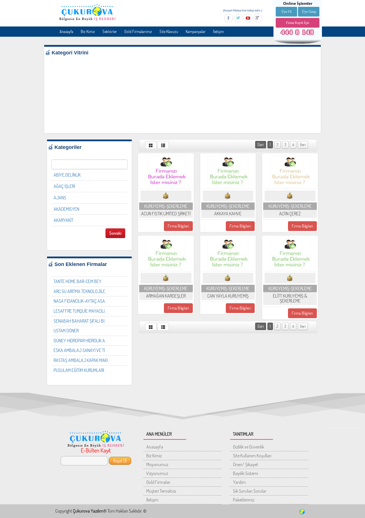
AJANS (60, 197)
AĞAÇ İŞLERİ (64, 186)
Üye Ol (286, 12)
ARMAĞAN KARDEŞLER (166, 296)
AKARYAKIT (63, 220)
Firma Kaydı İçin (297, 23)
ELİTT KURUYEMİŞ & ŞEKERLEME (290, 298)
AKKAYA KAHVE (228, 213)
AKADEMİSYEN (66, 209)
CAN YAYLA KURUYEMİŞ (228, 296)
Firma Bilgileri (178, 226)
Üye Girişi (309, 12)
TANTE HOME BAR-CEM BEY (78, 281)
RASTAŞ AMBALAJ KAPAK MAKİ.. (82, 360)
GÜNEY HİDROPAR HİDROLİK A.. (80, 340)
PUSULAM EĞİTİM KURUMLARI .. (80, 370)
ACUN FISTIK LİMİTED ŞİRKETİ (165, 213)
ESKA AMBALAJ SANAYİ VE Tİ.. (80, 350)
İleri (303, 144)
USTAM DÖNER (66, 330)
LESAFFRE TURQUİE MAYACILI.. (80, 311)
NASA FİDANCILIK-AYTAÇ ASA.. (80, 301)
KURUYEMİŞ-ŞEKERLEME (165, 206)
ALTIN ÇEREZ (290, 213)
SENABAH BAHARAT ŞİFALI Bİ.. (80, 321)
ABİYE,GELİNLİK (67, 175)
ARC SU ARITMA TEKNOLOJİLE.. (80, 291)
